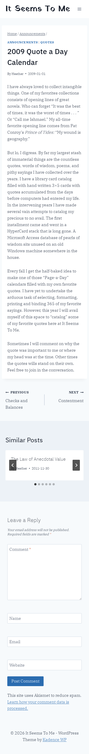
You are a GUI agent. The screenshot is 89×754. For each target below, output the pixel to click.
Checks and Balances (17, 400)
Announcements (22, 42)
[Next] (76, 465)
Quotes (47, 42)
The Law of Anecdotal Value (38, 459)
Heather (18, 74)
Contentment (71, 396)
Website (17, 665)
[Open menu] (79, 8)
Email (14, 641)
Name (15, 618)
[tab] (35, 484)
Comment (20, 549)
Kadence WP (55, 739)
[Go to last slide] (12, 465)
